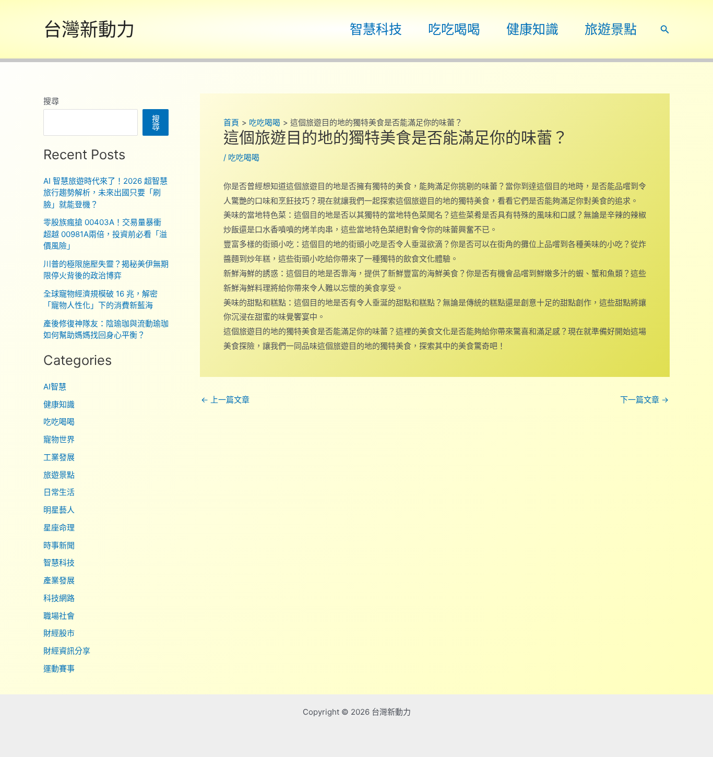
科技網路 (59, 598)
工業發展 (59, 457)
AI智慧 (54, 387)
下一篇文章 (644, 400)
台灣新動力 (89, 29)
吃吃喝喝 (454, 29)
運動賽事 (59, 668)
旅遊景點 (611, 29)
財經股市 (59, 633)
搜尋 (51, 101)
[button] (665, 29)
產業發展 (59, 580)
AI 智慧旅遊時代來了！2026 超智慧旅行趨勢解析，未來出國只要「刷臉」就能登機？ (105, 192)
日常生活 (59, 492)
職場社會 (59, 616)
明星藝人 (59, 510)
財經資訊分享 (66, 651)
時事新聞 (59, 545)
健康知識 (532, 29)
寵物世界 (59, 439)
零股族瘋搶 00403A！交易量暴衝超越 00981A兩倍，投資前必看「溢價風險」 (105, 234)
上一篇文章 (225, 400)
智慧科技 (376, 29)
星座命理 (59, 528)
